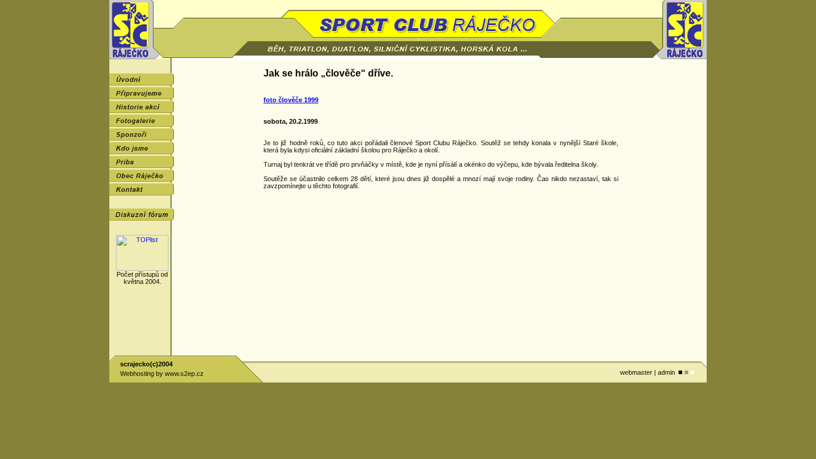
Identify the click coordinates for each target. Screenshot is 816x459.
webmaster (636, 372)
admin (666, 372)
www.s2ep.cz (184, 373)
